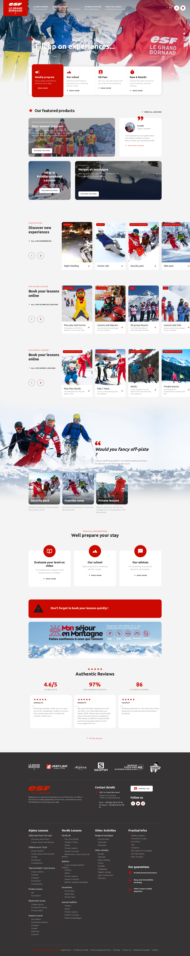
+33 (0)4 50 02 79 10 (114, 802)
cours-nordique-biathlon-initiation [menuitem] (73, 866)
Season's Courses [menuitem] (72, 915)
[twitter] (184, 33)
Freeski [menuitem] (34, 857)
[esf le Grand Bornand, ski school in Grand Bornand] (15, 8)
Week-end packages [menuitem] (73, 918)
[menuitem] (43, 830)
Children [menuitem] (68, 906)
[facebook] (184, 29)
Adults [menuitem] (67, 909)
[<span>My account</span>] (176, 8)
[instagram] (184, 37)
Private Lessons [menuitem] (71, 912)
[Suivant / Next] (40, 255)
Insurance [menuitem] (135, 848)
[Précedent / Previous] (32, 255)
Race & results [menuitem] (137, 857)
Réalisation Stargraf (141, 950)
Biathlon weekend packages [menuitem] (76, 882)
